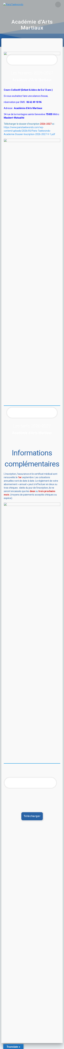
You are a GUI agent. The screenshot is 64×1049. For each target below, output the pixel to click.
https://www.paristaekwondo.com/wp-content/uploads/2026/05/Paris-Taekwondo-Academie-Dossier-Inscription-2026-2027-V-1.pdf (29, 131)
